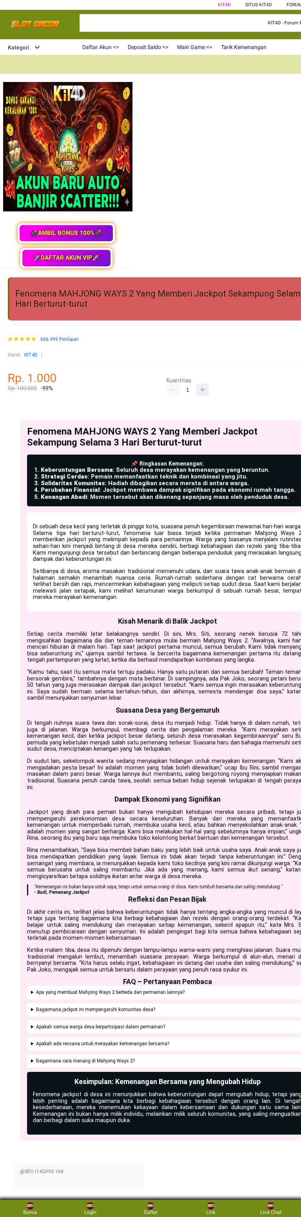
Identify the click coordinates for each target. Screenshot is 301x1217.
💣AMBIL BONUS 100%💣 (66, 232)
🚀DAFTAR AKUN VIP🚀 (66, 257)
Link (211, 1212)
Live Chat (270, 1212)
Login (90, 1212)
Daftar (151, 1212)
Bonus (30, 1212)
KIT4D (224, 4)
